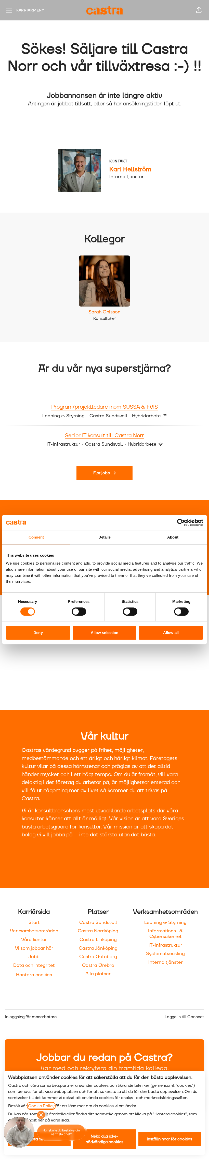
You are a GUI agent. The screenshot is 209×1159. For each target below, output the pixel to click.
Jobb (34, 957)
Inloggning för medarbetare (31, 1017)
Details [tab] (104, 537)
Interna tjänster (165, 962)
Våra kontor (34, 939)
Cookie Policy (41, 1106)
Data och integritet (34, 965)
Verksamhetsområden (34, 931)
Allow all (171, 632)
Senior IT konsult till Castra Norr (104, 435)
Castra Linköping (98, 939)
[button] (199, 10)
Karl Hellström (130, 169)
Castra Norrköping (98, 931)
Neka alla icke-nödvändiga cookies (104, 1139)
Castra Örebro (98, 965)
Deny (38, 632)
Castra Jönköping (98, 948)
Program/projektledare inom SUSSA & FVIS (104, 407)
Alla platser (98, 974)
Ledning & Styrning (165, 922)
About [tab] (172, 537)
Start (34, 922)
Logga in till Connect (184, 1017)
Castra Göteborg (98, 957)
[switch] (79, 611)
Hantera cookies (34, 975)
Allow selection (105, 632)
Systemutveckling (165, 953)
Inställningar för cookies (169, 1139)
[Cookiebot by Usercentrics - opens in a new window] (181, 522)
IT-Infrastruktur (165, 945)
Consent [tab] (36, 537)
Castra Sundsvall (98, 922)
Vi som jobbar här (34, 948)
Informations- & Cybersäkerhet (165, 934)
